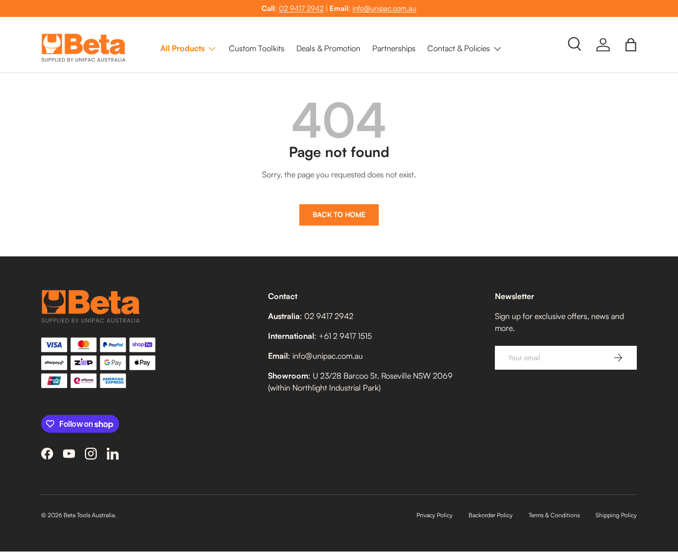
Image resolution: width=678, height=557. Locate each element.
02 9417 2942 (301, 7)
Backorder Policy (491, 515)
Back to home (339, 214)
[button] (631, 45)
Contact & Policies (458, 48)
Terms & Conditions (554, 515)
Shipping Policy (616, 515)
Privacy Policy (434, 515)
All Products (182, 48)
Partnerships (393, 48)
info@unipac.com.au (384, 7)
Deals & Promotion (328, 48)
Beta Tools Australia (89, 515)
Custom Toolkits (256, 48)
